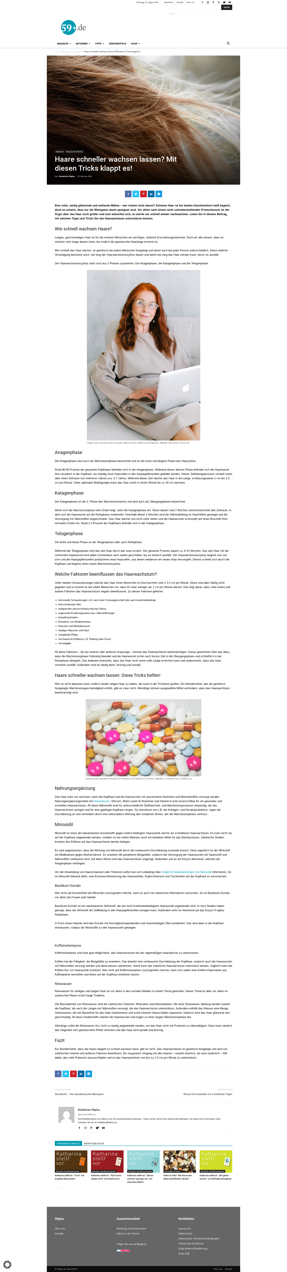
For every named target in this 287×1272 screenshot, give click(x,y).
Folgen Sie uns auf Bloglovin (131, 1244)
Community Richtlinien (191, 1243)
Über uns (190, 2)
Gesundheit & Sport (172, 1171)
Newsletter (168, 2)
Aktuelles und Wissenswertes (67, 1171)
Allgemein (60, 151)
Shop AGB (183, 1253)
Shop (134, 43)
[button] (228, 43)
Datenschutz (185, 1233)
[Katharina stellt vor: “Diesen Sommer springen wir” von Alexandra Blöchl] (143, 1161)
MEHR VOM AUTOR (94, 1143)
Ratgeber (82, 43)
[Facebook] (202, 2)
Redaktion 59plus (67, 176)
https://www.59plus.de (87, 1114)
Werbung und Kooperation (131, 1228)
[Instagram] (207, 2)
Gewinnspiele (117, 43)
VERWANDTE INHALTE (68, 1143)
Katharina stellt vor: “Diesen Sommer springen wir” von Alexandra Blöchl (140, 1178)
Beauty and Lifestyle (71, 51)
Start (57, 51)
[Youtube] (229, 2)
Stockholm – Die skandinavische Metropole (79, 1094)
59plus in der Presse (128, 1233)
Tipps (98, 43)
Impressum (184, 1228)
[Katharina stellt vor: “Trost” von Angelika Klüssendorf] (71, 1161)
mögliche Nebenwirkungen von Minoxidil (186, 872)
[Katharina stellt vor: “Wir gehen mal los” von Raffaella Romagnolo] (216, 1161)
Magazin (62, 43)
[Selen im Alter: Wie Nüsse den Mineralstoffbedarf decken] (179, 1161)
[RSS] (218, 2)
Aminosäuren (101, 801)
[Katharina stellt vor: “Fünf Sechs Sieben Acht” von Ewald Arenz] (107, 1161)
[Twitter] (224, 2)
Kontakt (180, 2)
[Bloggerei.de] (123, 1251)
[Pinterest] (213, 2)
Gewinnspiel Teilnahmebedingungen (199, 1238)
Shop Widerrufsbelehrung (192, 1248)
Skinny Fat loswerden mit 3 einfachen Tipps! (207, 1094)
